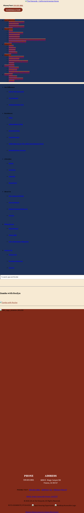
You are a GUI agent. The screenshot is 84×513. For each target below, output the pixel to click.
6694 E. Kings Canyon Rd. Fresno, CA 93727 (42, 496)
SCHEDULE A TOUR (13, 10)
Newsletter (13, 53)
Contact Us (8, 74)
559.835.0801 (18, 5)
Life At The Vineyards (16, 22)
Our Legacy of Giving (16, 57)
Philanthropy (9, 66)
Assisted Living (14, 35)
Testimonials (14, 24)
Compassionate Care (16, 27)
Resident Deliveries (16, 79)
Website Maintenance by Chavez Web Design (42, 512)
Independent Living (16, 33)
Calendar (12, 51)
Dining (11, 46)
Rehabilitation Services (17, 42)
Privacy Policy (60, 490)
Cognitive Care (14, 38)
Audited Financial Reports (18, 61)
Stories (11, 64)
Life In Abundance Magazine (19, 72)
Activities (12, 48)
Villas (11, 31)
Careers (11, 81)
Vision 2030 (13, 70)
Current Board (14, 59)
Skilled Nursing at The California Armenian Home (27, 40)
